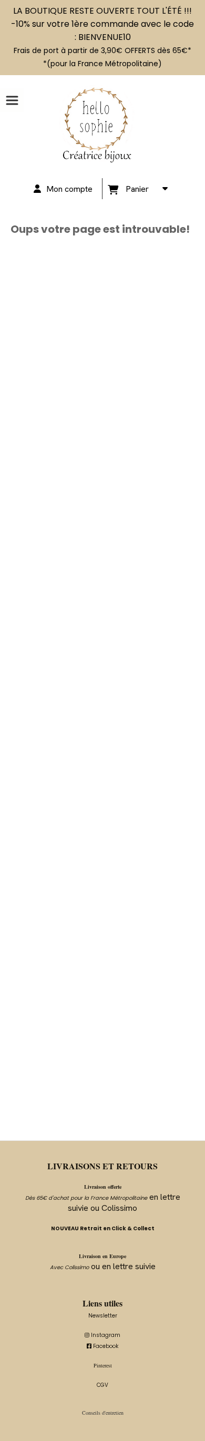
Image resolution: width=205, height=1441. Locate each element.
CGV (102, 1385)
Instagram (102, 1335)
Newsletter (102, 1316)
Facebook (102, 1346)
